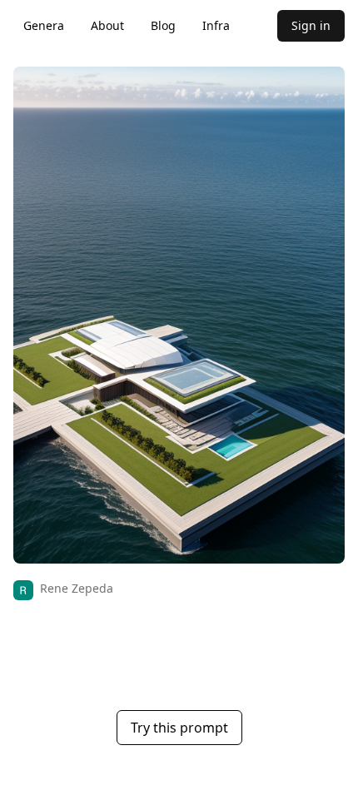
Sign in (311, 25)
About (107, 25)
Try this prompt (179, 727)
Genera (43, 25)
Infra (216, 25)
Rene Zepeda (76, 588)
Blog (163, 25)
